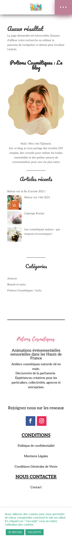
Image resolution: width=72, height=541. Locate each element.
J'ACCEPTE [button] (34, 532)
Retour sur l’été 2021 (37, 197)
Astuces (12, 278)
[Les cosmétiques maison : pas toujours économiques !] (14, 235)
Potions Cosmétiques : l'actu (24, 290)
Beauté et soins (16, 284)
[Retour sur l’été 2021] (14, 203)
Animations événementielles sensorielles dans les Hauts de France (36, 355)
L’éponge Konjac (34, 213)
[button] (63, 7)
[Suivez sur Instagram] (41, 421)
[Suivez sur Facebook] (30, 421)
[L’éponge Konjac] (14, 219)
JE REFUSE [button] (15, 532)
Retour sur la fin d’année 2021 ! (26, 191)
